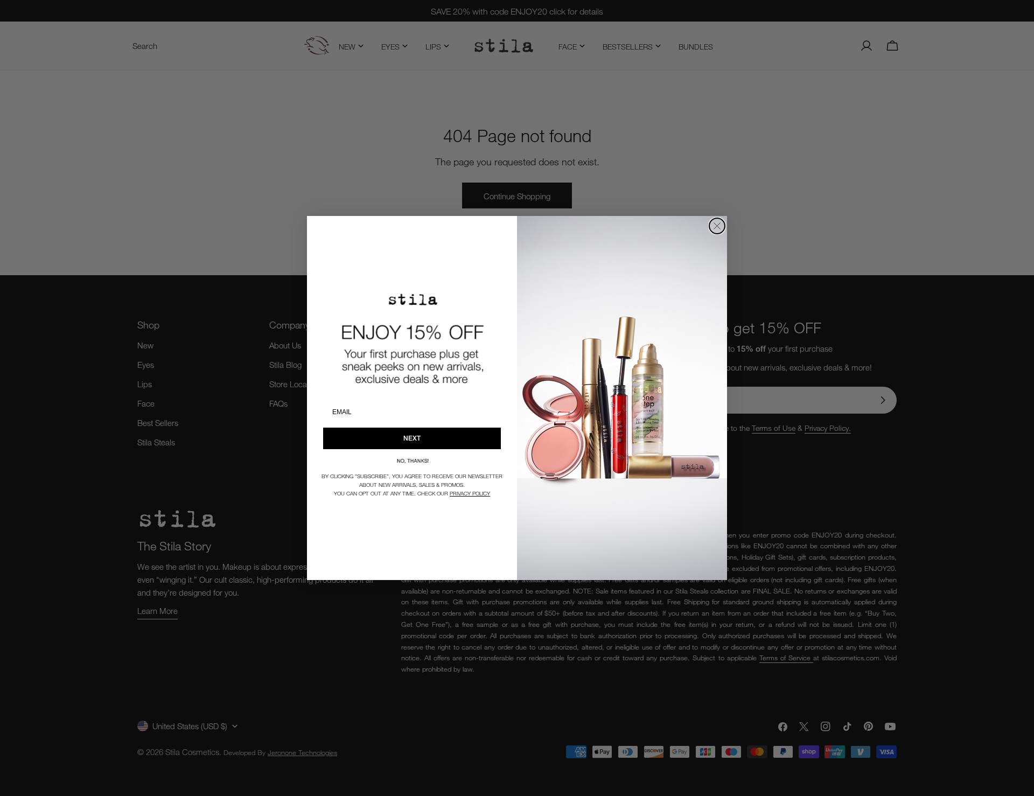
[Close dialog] (717, 226)
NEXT (412, 438)
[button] (412, 461)
